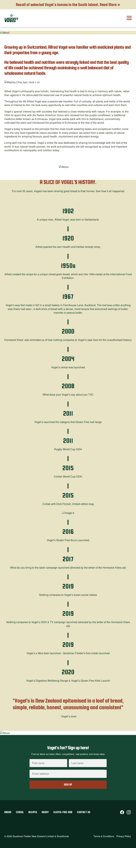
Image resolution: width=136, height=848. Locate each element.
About (45, 812)
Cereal (20, 812)
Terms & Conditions (104, 836)
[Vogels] (11, 18)
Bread (8, 812)
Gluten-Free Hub (63, 812)
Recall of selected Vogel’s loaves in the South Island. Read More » (68, 4)
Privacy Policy (123, 836)
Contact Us (83, 812)
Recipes (33, 812)
